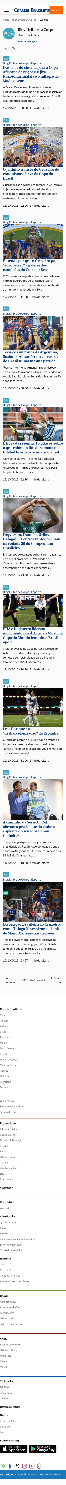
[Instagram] (13, 49)
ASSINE (56, 10)
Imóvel (4, 1295)
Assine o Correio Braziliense (14, 1281)
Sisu (2, 1173)
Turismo (4, 1087)
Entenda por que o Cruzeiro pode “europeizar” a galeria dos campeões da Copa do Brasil (31, 265)
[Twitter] (17, 1466)
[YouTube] (31, 1466)
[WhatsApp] (2, 1466)
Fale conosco (6, 1179)
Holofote (4, 1076)
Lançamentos (7, 1312)
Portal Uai (5, 1426)
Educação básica (8, 1129)
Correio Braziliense (11, 1009)
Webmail (4, 1208)
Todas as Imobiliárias (11, 1323)
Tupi (2, 1432)
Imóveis (4, 1228)
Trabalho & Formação (11, 1140)
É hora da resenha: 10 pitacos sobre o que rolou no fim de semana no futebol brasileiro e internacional (33, 447)
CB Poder (5, 1398)
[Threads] (39, 1466)
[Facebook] (9, 1466)
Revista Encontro (10, 1406)
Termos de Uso (8, 1112)
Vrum (3, 1338)
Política (4, 1026)
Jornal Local (6, 1392)
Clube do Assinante (10, 1275)
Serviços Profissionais (11, 1244)
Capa (3, 1015)
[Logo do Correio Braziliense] (33, 10)
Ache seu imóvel (8, 1301)
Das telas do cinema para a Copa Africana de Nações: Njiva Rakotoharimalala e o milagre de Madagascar (30, 74)
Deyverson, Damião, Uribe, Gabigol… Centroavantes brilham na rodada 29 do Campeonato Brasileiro (31, 541)
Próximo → (56, 980)
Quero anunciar (8, 1222)
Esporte (36, 63)
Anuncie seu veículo (10, 1344)
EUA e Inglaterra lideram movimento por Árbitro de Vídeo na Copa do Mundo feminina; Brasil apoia (33, 635)
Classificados (7, 1216)
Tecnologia (5, 1081)
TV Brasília (6, 1381)
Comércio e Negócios (11, 1250)
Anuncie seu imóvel (10, 1307)
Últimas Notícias (8, 1157)
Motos (3, 1366)
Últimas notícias (8, 1318)
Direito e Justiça (8, 1059)
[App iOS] (13, 1449)
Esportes (4, 1054)
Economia (5, 1037)
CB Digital (5, 1270)
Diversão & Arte (8, 1048)
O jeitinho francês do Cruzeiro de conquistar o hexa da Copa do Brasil (31, 173)
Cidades (4, 1020)
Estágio (4, 1145)
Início (6, 19)
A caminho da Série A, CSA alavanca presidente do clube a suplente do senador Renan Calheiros (29, 829)
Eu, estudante (8, 1123)
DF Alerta (5, 1387)
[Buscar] (20, 10)
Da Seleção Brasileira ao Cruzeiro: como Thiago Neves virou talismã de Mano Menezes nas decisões (32, 928)
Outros (4, 1415)
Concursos (6, 1187)
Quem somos (7, 1100)
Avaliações (5, 1355)
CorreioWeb (7, 1202)
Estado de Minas (8, 1421)
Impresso (5, 1258)
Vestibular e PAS (8, 1168)
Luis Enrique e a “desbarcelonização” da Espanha (30, 731)
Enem (3, 1151)
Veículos (4, 1233)
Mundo (3, 1042)
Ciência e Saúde (8, 1065)
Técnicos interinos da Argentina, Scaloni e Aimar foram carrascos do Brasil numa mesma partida (30, 356)
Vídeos (3, 1361)
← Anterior (11, 980)
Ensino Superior (8, 1134)
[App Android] (42, 1449)
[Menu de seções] (7, 10)
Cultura (4, 1162)
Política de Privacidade (12, 1106)
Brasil (3, 1031)
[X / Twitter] (6, 49)
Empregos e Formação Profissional (18, 1239)
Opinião (4, 1070)
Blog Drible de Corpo (24, 19)
